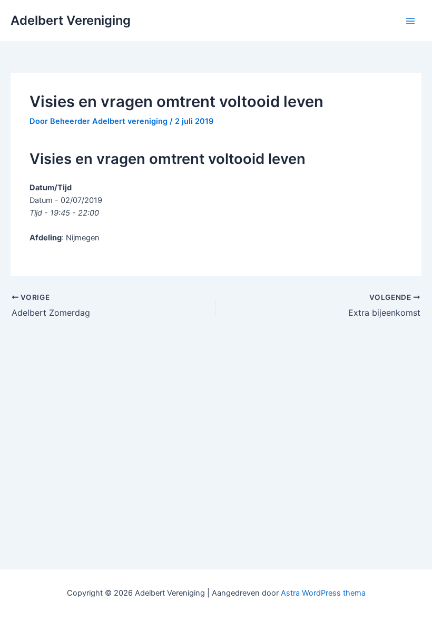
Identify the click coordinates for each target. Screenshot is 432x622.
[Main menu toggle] (410, 21)
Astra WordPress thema (323, 593)
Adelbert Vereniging (71, 20)
